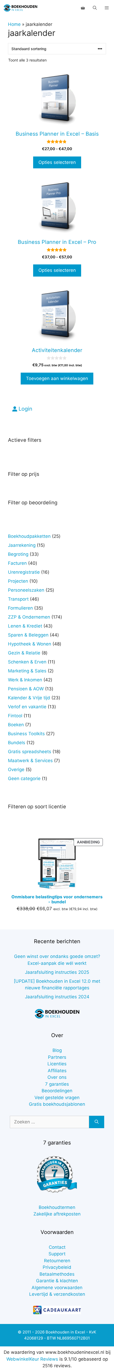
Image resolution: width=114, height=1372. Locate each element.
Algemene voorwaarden (57, 1287)
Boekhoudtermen (57, 1207)
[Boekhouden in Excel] (20, 8)
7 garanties (57, 1084)
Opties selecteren (57, 162)
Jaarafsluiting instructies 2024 (57, 996)
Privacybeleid (57, 1267)
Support (57, 1253)
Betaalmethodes (57, 1274)
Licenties (57, 1063)
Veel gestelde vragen (57, 1097)
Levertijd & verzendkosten (57, 1294)
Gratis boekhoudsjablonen (57, 1104)
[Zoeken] (96, 1122)
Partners (57, 1057)
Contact (57, 1247)
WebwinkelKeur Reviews (32, 1359)
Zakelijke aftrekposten (57, 1214)
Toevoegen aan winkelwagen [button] (57, 378)
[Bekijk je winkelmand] (83, 8)
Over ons (57, 1077)
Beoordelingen (57, 1090)
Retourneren (57, 1260)
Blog (57, 1050)
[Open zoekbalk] (95, 8)
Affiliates (57, 1070)
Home (14, 24)
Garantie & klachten (57, 1280)
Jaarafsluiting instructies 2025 (57, 972)
